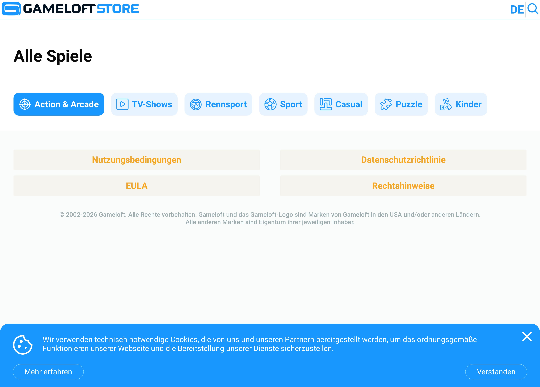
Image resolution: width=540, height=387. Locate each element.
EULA (137, 186)
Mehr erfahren (48, 371)
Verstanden (496, 371)
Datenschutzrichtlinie (403, 160)
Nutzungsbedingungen (136, 160)
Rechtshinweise (403, 186)
